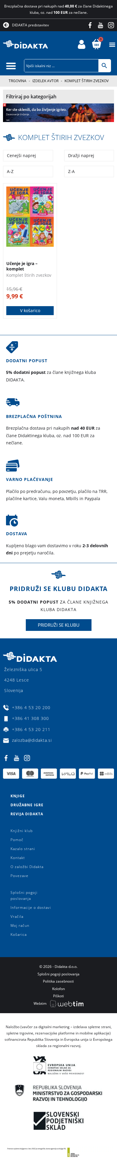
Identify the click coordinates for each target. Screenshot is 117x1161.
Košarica (18, 934)
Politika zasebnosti (58, 981)
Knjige (17, 795)
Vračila (16, 916)
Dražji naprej (81, 155)
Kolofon (58, 988)
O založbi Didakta (27, 866)
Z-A (71, 171)
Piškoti (58, 995)
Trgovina (17, 80)
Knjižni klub (21, 830)
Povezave (19, 875)
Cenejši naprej (21, 155)
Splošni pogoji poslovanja (24, 895)
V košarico (30, 310)
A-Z (10, 171)
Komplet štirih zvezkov (61, 137)
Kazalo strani (22, 848)
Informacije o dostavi (30, 907)
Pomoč (16, 839)
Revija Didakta (26, 813)
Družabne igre (27, 804)
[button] (112, 44)
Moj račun (19, 925)
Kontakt (17, 857)
